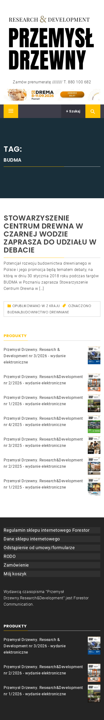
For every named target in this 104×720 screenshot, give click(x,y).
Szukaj (74, 111)
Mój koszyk (15, 573)
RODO (9, 556)
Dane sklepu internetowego (32, 538)
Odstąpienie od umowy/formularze (39, 547)
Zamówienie (16, 565)
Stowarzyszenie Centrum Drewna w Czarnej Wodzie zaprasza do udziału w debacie (50, 234)
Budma (13, 312)
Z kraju (53, 305)
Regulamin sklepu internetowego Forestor (46, 530)
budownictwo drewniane (45, 312)
